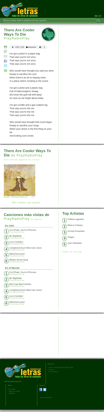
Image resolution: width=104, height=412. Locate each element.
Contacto (51, 369)
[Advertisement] (81, 165)
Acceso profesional (46, 397)
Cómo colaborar (53, 371)
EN (100, 16)
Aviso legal (11, 389)
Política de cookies (14, 391)
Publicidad (12, 393)
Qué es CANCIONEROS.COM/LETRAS (61, 367)
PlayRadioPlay (17, 38)
